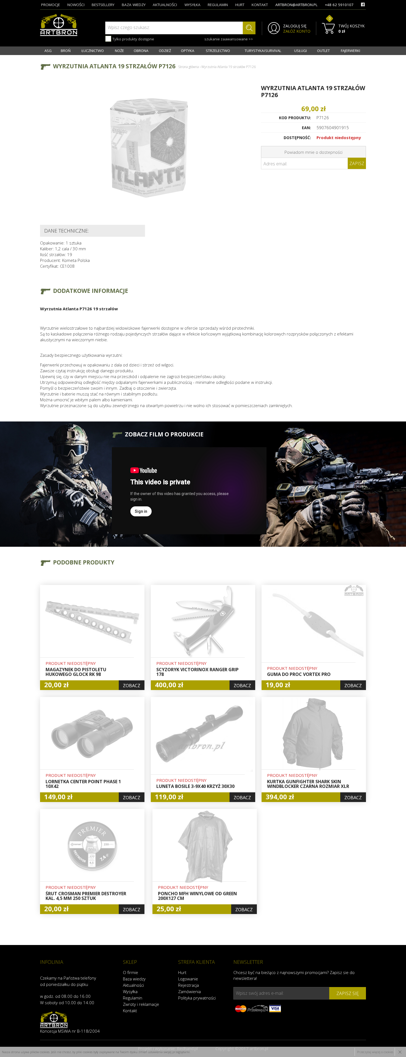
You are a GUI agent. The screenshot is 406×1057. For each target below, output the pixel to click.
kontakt (260, 4)
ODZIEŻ (165, 50)
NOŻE (119, 50)
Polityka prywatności (197, 998)
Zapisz (356, 163)
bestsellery (103, 4)
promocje (50, 4)
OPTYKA (187, 50)
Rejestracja (188, 985)
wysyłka (192, 4)
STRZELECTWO (218, 50)
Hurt (182, 972)
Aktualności (133, 985)
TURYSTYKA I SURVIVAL (263, 50)
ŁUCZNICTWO (92, 50)
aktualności (165, 4)
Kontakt (130, 1010)
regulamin (218, 4)
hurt (239, 4)
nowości (76, 4)
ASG (48, 50)
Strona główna (188, 66)
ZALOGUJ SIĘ (295, 26)
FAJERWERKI (350, 50)
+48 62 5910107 (339, 4)
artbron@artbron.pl (296, 4)
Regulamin (132, 998)
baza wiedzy (134, 4)
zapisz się (347, 993)
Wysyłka (130, 991)
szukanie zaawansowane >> (228, 39)
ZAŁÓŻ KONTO (296, 31)
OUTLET (323, 50)
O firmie (130, 972)
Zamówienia (189, 991)
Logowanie (188, 979)
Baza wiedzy (134, 979)
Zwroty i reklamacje (141, 1004)
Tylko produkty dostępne (133, 39)
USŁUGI (300, 50)
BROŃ (66, 50)
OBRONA (141, 50)
